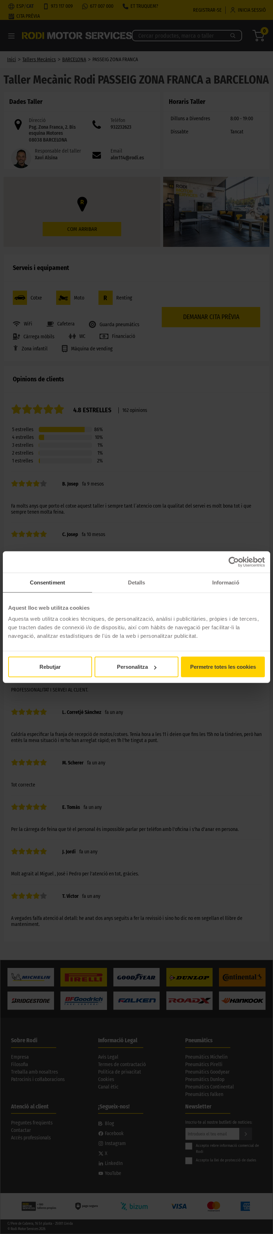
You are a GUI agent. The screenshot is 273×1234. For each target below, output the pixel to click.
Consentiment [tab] (47, 582)
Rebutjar (50, 667)
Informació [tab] (225, 582)
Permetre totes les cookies (223, 667)
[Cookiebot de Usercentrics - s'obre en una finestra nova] (234, 561)
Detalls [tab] (136, 582)
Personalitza (132, 667)
